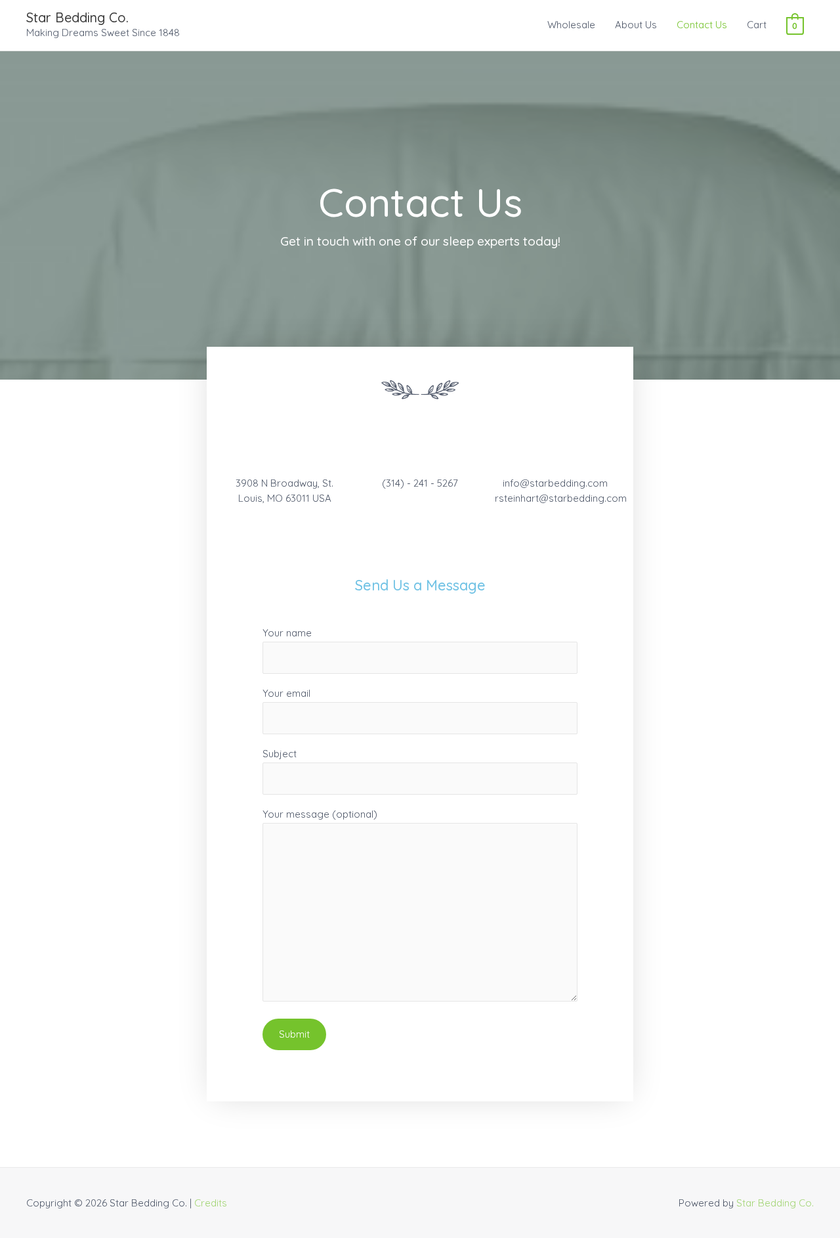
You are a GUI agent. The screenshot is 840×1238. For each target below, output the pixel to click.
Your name (287, 633)
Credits (210, 1203)
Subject (279, 753)
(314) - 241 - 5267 (420, 483)
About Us (636, 24)
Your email (286, 693)
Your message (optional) (319, 814)
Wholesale (571, 24)
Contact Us (702, 24)
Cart (756, 24)
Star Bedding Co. (77, 17)
